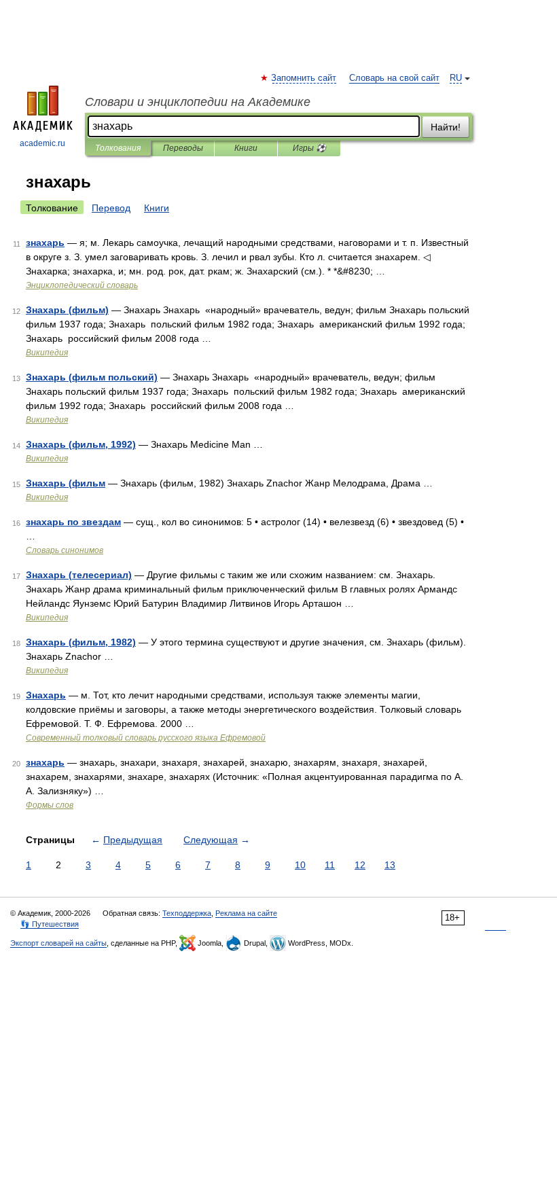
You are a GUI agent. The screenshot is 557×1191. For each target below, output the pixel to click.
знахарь (45, 242)
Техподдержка (186, 913)
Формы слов (49, 805)
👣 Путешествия (49, 924)
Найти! (446, 127)
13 (389, 864)
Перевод (111, 207)
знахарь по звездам (73, 521)
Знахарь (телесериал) (79, 574)
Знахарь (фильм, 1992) (81, 444)
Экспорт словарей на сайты (58, 943)
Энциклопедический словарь (82, 285)
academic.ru (42, 143)
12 (360, 864)
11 (330, 864)
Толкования (118, 148)
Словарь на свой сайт (394, 78)
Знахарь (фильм (65, 483)
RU (456, 78)
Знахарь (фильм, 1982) (81, 642)
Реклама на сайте (246, 913)
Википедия (47, 352)
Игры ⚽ (309, 148)
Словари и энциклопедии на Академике (197, 102)
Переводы (183, 148)
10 (300, 864)
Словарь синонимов (64, 550)
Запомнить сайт (304, 78)
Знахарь (46, 695)
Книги (245, 148)
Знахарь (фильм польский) (92, 377)
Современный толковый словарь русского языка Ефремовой (146, 738)
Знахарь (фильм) (67, 309)
